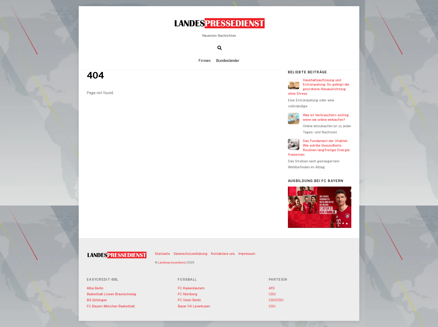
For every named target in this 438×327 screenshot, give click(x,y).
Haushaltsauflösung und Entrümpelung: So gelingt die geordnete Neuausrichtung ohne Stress (318, 86)
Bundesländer (228, 60)
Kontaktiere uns (223, 254)
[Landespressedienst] (219, 27)
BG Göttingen (97, 300)
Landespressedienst (172, 262)
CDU (272, 294)
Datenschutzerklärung (190, 254)
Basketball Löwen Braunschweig (111, 294)
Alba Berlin (95, 288)
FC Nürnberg (187, 294)
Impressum (246, 254)
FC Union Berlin (189, 300)
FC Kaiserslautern (191, 288)
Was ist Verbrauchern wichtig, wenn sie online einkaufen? (326, 117)
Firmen (204, 60)
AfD (272, 288)
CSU (272, 306)
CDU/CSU (276, 300)
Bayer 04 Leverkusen (194, 306)
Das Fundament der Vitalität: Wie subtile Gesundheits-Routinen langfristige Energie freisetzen (319, 147)
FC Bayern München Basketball (111, 306)
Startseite (162, 254)
